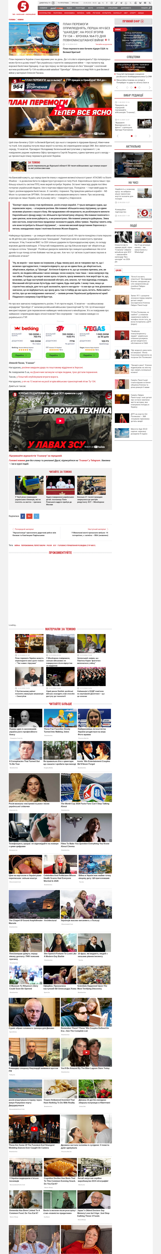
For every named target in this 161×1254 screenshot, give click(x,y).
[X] (130, 3)
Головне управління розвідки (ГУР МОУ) (76, 545)
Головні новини (17, 460)
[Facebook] (106, 3)
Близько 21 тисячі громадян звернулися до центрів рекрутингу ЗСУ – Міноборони (90, 499)
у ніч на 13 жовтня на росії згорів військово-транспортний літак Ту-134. (59, 381)
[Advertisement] (60, 340)
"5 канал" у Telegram (89, 460)
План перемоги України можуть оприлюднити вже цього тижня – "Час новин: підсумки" (29, 660)
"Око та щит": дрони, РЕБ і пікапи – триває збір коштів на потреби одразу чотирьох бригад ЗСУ (125, 127)
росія (49, 545)
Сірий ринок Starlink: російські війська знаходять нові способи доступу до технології (60, 693)
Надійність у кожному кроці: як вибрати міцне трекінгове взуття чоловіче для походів (125, 194)
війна (17, 545)
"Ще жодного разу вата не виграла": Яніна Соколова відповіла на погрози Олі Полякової (141, 354)
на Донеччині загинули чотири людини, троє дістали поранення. (64, 372)
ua (99, 3)
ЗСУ (54, 545)
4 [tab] (139, 87)
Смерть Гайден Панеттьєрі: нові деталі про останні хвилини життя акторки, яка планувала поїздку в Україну (141, 401)
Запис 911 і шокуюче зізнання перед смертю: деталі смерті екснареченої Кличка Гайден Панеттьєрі (141, 300)
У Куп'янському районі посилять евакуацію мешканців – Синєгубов (29, 693)
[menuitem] (43, 8)
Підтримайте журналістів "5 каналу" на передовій (35, 455)
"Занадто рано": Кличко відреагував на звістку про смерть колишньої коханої (141, 368)
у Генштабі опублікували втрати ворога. (38, 376)
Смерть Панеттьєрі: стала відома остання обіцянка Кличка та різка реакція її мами (140, 383)
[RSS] (149, 3)
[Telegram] (121, 3)
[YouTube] (145, 3)
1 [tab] (127, 87)
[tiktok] (116, 3)
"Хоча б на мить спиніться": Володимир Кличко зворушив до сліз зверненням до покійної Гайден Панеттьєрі (141, 283)
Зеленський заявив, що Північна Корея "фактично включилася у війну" (88, 660)
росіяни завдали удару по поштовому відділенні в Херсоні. (52, 367)
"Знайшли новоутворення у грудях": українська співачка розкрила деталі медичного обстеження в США (139, 337)
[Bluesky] (140, 3)
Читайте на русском (103, 43)
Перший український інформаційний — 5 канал (23, 8)
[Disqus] (60, 591)
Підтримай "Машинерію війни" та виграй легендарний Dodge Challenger (125, 109)
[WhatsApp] (126, 3)
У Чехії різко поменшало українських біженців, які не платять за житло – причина (28, 499)
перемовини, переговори (33, 545)
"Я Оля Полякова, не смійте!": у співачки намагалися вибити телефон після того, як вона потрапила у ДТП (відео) (141, 318)
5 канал (55, 53)
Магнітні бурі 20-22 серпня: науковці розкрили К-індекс (139, 431)
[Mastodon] (135, 3)
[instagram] (111, 3)
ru (103, 3)
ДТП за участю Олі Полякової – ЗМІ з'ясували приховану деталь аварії (140, 417)
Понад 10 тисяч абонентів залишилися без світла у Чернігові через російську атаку (133, 82)
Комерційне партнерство (120, 210)
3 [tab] (135, 87)
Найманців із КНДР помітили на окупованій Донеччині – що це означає (91, 693)
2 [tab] (131, 87)
